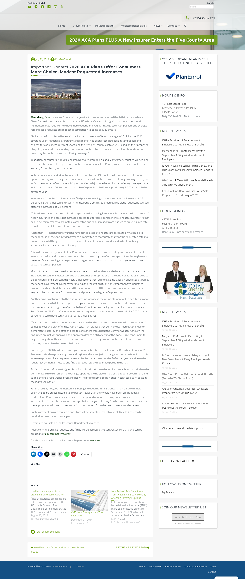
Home (61, 26)
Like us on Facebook (180, 461)
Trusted (64, 567)
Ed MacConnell (63, 59)
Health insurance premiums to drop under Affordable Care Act (47, 493)
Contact (172, 26)
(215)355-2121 (204, 18)
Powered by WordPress (39, 567)
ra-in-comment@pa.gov (57, 433)
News (157, 26)
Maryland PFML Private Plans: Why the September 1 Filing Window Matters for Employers (184, 155)
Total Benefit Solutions (48, 531)
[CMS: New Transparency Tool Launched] (89, 500)
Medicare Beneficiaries (133, 26)
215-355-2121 (170, 112)
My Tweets (168, 492)
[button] (185, 26)
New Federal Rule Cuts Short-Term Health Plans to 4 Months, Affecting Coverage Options (128, 494)
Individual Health (104, 26)
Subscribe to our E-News (188, 517)
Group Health (80, 26)
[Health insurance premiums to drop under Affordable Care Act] (51, 505)
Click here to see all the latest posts (182, 428)
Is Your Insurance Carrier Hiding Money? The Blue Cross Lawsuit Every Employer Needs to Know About (187, 170)
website (95, 440)
